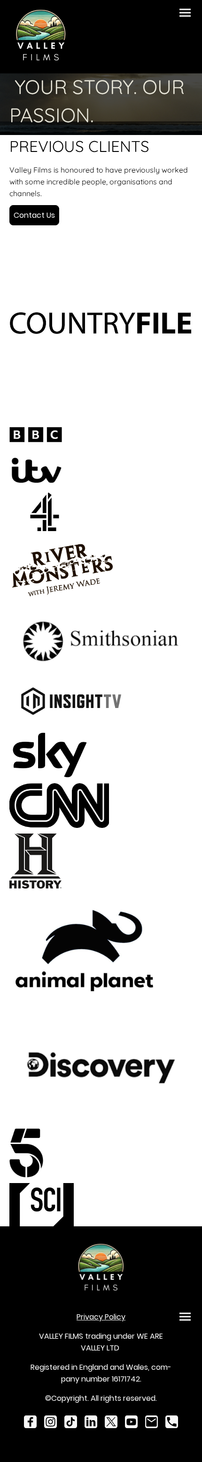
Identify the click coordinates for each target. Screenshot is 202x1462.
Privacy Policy (101, 1316)
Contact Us (34, 215)
